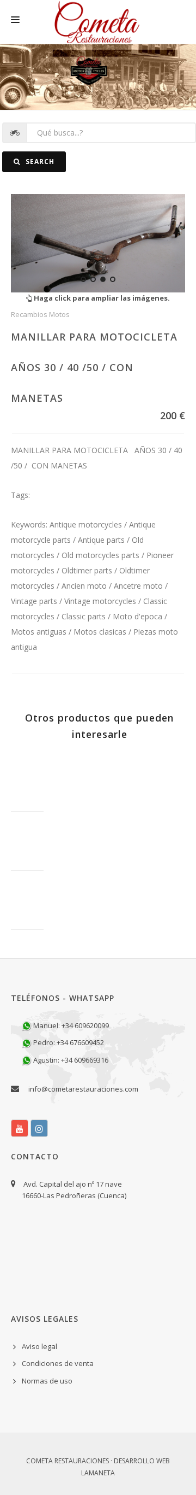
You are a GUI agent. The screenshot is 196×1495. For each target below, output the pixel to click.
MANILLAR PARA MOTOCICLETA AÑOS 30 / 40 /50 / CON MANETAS (94, 367)
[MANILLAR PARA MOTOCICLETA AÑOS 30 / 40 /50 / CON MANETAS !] (98, 243)
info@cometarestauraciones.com (83, 1089)
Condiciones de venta (58, 1363)
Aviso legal (39, 1346)
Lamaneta (98, 1473)
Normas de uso (47, 1381)
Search (38, 161)
